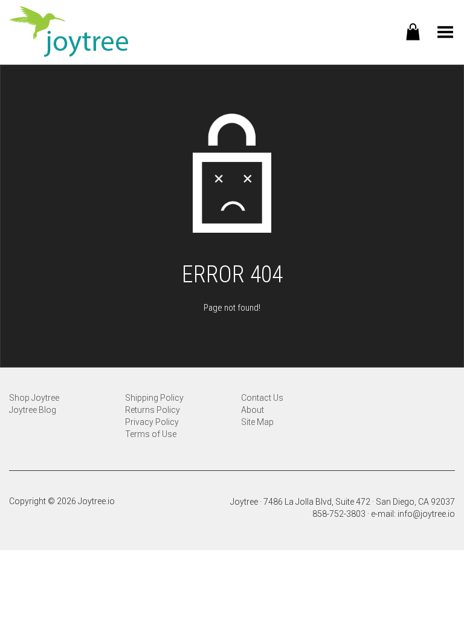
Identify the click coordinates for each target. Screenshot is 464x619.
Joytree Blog (32, 410)
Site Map (257, 422)
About (252, 410)
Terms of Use (150, 434)
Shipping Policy (154, 398)
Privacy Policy (152, 422)
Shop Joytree (34, 398)
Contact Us (262, 398)
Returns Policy (152, 410)
